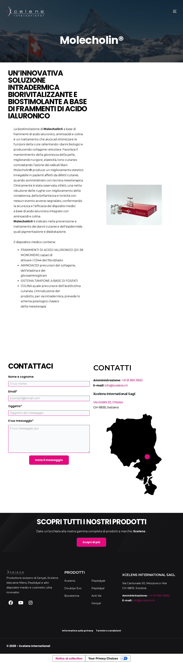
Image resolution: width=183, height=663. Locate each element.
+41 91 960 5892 (132, 380)
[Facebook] (10, 602)
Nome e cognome (21, 377)
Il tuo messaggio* (21, 421)
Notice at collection (69, 658)
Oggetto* (15, 406)
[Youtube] (20, 602)
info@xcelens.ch (116, 385)
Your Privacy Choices (103, 658)
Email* (12, 391)
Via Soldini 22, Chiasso (108, 402)
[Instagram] (30, 602)
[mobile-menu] (169, 11)
